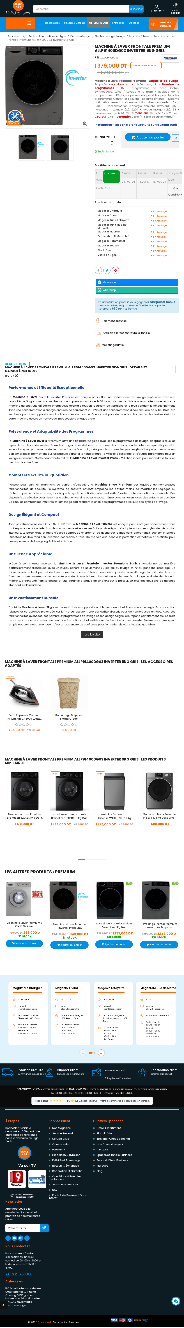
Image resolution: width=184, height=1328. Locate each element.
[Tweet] (107, 270)
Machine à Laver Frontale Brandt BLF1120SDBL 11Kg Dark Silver (69, 816)
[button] (81, 859)
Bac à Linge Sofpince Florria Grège (68, 716)
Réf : (98, 57)
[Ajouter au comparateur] (176, 138)
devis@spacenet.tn (24, 1196)
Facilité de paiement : (110, 165)
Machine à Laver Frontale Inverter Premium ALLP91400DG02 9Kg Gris (69, 926)
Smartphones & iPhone (20, 1292)
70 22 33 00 (18, 1274)
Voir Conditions (175, 191)
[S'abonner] (44, 1228)
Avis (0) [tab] (12, 375)
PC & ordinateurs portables (23, 1288)
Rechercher (136, 8)
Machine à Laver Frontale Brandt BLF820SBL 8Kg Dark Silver (24, 815)
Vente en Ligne (107, 255)
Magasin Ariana (108, 215)
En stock (24, 735)
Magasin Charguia (110, 211)
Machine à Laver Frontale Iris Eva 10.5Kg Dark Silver (159, 815)
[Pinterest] (115, 270)
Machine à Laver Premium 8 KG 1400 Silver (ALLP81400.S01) (24, 924)
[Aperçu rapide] (28, 691)
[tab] (90, 369)
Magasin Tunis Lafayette (113, 220)
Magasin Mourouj (109, 231)
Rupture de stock (69, 735)
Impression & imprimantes (22, 1298)
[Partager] (98, 270)
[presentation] (5, 854)
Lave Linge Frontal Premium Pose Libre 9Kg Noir (114, 925)
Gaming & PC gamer (19, 1295)
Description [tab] (15, 364)
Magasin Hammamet (111, 241)
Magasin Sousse (108, 245)
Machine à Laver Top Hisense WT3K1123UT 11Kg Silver (114, 816)
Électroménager (16, 1305)
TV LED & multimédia (18, 1302)
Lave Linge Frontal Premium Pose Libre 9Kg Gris (159, 925)
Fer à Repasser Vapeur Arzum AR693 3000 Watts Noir (24, 716)
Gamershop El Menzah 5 (113, 236)
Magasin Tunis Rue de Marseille (112, 226)
